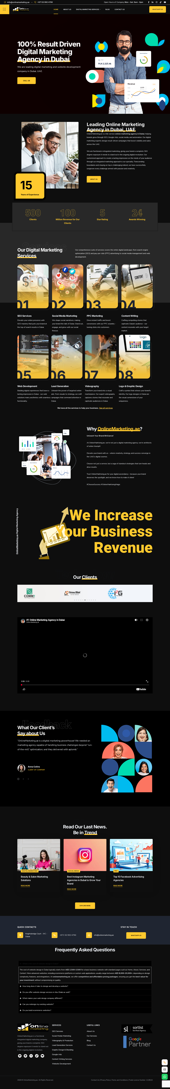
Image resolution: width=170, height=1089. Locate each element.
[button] (18, 593)
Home (56, 9)
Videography (92, 386)
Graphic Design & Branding (62, 1050)
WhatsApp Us (136, 935)
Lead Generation (60, 386)
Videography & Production (62, 1040)
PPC (115, 871)
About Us (67, 9)
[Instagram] (156, 2)
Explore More (85, 905)
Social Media (73, 871)
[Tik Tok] (160, 2)
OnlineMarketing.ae (119, 429)
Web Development (27, 386)
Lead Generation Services (62, 1045)
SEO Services (24, 315)
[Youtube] (165, 2)
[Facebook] (148, 2)
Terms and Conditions (120, 1080)
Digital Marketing (29, 871)
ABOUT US (93, 179)
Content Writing (129, 315)
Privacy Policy (105, 1080)
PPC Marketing (95, 315)
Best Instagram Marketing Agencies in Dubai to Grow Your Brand (84, 880)
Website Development (61, 1063)
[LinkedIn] (152, 2)
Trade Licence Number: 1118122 (141, 1080)
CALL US (26, 81)
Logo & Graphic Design (131, 386)
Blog (107, 9)
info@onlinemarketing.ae (18, 2)
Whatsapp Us (157, 9)
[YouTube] (42, 1055)
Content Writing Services (62, 1059)
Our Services (92, 1036)
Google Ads (57, 1054)
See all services (106, 408)
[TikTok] (37, 1055)
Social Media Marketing (64, 315)
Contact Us (120, 9)
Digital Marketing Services (87, 9)
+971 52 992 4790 (45, 2)
